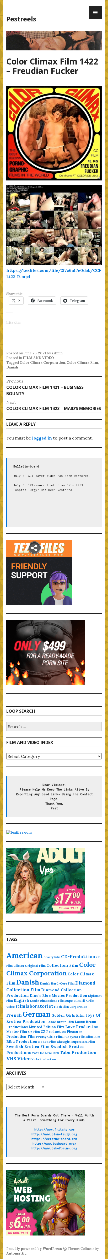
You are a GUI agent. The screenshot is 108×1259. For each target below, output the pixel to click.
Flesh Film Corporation (70, 1007)
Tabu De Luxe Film (45, 1053)
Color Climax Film (82, 362)
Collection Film (62, 965)
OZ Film (34, 1032)
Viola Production (43, 1059)
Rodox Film (47, 1042)
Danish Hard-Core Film (57, 983)
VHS (11, 1059)
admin (57, 353)
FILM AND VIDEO (38, 358)
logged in (42, 438)
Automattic (16, 1253)
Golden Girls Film (68, 1015)
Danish (12, 367)
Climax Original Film (29, 966)
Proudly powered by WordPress (34, 1248)
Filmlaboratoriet (34, 1006)
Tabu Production (78, 1052)
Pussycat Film (74, 1037)
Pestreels (21, 18)
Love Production (82, 1026)
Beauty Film (52, 957)
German (37, 1014)
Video (24, 1059)
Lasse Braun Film (60, 1022)
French (14, 1015)
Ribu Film (93, 1037)
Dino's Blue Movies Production (58, 995)
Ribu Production (21, 1041)
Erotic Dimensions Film (47, 1001)
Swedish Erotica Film (28, 1046)
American (24, 955)
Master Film (16, 1031)
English (21, 1000)
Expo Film (73, 1001)
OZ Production (53, 1031)
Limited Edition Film (46, 1027)
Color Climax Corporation (42, 362)
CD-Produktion (78, 956)
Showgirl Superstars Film (76, 1042)
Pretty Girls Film (49, 1037)
